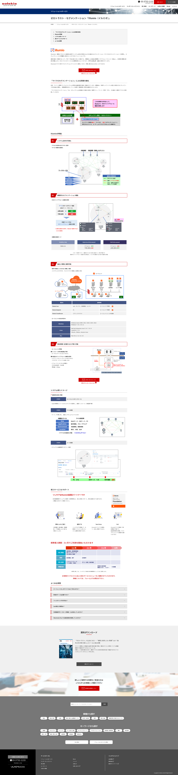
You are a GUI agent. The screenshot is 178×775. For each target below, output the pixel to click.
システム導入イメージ (60, 36)
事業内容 (110, 761)
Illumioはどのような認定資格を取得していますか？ (67, 618)
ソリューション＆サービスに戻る (101, 742)
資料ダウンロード (89, 664)
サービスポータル (45, 756)
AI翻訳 (44, 730)
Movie (168, 6)
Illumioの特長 (58, 34)
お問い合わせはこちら (91, 70)
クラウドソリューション (96, 730)
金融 (60, 718)
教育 (95, 718)
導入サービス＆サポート (61, 39)
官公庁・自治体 (86, 718)
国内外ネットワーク (113, 763)
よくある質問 (58, 41)
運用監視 (71, 734)
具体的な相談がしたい (90, 688)
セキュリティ (52, 730)
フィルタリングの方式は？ (60, 600)
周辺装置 (127, 730)
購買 (119, 730)
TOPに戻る (77, 742)
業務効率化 (79, 734)
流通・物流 (52, 718)
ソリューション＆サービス (117, 6)
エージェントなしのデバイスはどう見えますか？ (66, 589)
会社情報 (110, 759)
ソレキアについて (113, 756)
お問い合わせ (160, 2)
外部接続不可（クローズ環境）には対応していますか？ (68, 612)
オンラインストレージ (82, 730)
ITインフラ (61, 730)
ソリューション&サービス (46, 759)
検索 (104, 704)
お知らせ (75, 763)
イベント (174, 6)
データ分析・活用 (70, 730)
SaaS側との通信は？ (59, 606)
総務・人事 (44, 734)
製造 (44, 718)
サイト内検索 (172, 2)
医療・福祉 (103, 718)
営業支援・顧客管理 (109, 730)
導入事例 (144, 6)
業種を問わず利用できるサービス (116, 718)
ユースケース (152, 6)
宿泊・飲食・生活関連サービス (72, 718)
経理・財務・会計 (53, 734)
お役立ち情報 (161, 6)
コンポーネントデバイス (133, 6)
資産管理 (63, 734)
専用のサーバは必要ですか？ (61, 595)
